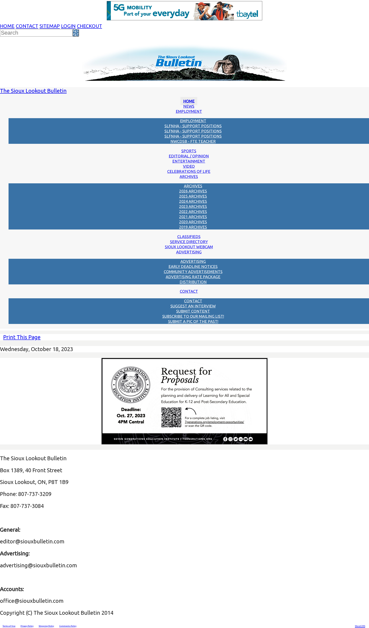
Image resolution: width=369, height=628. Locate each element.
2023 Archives (193, 206)
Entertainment (188, 161)
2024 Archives (193, 201)
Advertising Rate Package (193, 277)
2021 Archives (193, 217)
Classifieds (189, 236)
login (68, 26)
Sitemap (50, 26)
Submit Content (193, 311)
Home (7, 26)
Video (189, 166)
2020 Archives (193, 222)
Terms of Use (9, 626)
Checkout (89, 26)
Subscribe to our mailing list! (193, 316)
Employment (189, 111)
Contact (27, 26)
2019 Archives (193, 227)
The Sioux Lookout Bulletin (33, 91)
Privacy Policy (27, 626)
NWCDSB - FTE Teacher (193, 141)
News (188, 106)
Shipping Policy (46, 626)
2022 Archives (193, 211)
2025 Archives (193, 196)
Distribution (193, 282)
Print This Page (22, 337)
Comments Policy (67, 626)
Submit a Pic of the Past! (193, 321)
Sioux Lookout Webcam (189, 247)
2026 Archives (193, 191)
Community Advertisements (193, 271)
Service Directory (189, 242)
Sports (188, 151)
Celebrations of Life (188, 171)
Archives (189, 176)
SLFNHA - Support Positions (193, 126)
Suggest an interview (193, 306)
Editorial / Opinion (189, 156)
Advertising (189, 252)
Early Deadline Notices (193, 266)
